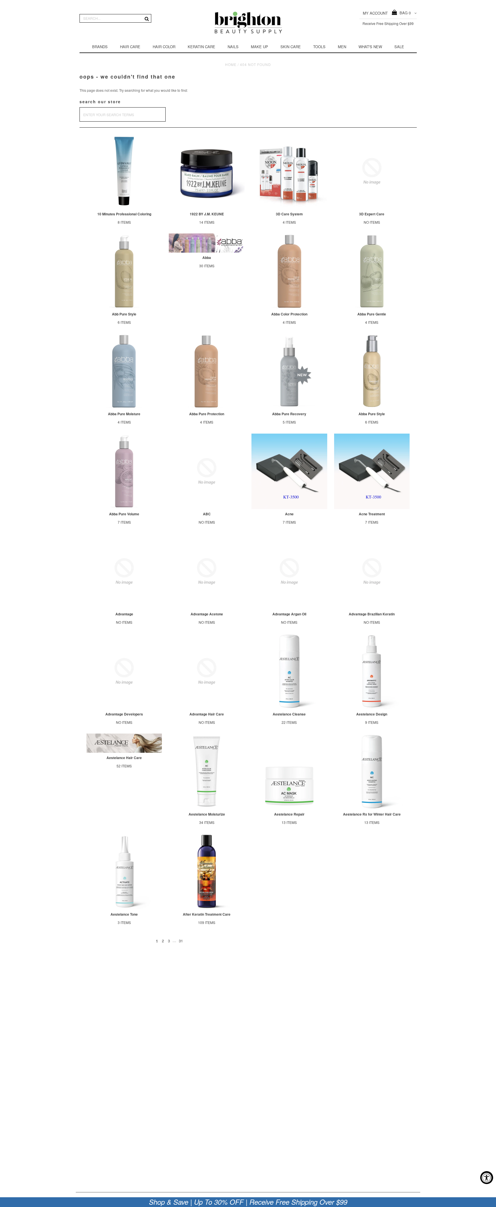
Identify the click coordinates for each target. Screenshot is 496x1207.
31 (181, 940)
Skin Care (290, 46)
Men (342, 46)
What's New (370, 46)
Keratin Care (201, 46)
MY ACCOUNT (375, 13)
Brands (100, 46)
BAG (404, 12)
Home (231, 64)
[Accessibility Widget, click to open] (486, 1177)
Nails (233, 46)
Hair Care (130, 46)
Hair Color (164, 46)
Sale (399, 46)
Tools (319, 46)
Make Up (259, 46)
